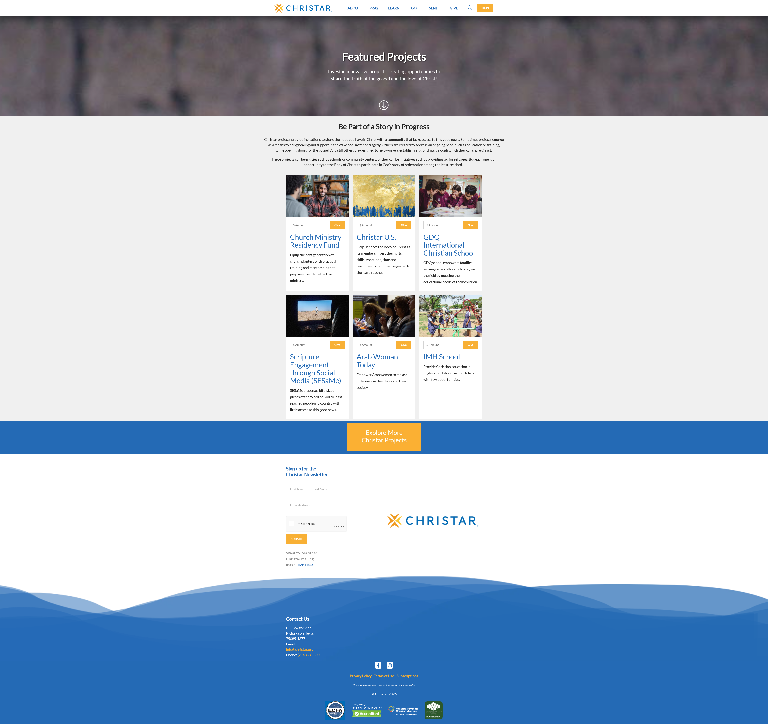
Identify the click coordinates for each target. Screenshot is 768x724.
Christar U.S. (376, 237)
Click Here (304, 564)
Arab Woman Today (377, 360)
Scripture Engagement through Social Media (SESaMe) (315, 368)
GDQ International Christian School (449, 245)
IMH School (441, 356)
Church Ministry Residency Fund (315, 241)
